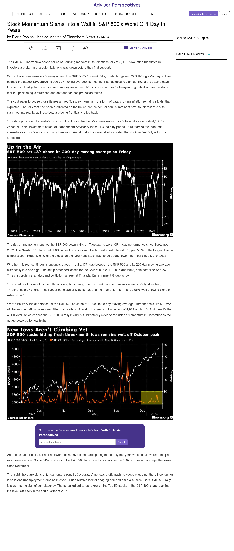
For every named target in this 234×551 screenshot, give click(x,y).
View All (209, 54)
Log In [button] (224, 13)
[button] (31, 48)
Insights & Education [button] (32, 14)
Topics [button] (60, 14)
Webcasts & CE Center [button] (90, 14)
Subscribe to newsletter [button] (203, 13)
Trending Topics (190, 54)
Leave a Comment (140, 47)
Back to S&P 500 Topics (192, 37)
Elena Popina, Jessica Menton (37, 36)
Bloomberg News (81, 36)
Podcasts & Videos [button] (128, 14)
